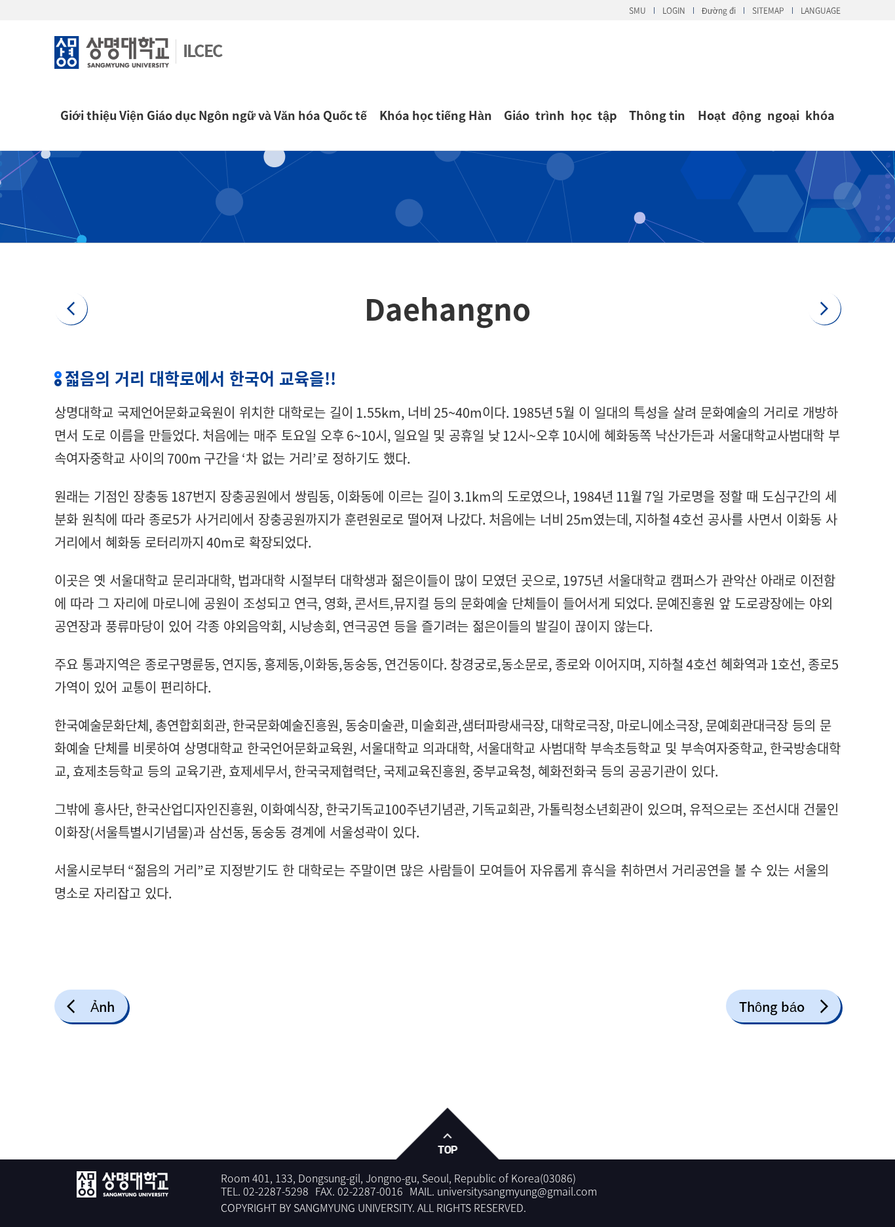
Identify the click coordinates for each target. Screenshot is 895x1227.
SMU (637, 10)
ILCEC (202, 50)
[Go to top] (448, 1134)
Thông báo (772, 1006)
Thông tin (657, 115)
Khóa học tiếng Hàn (435, 115)
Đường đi (719, 10)
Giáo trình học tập (560, 115)
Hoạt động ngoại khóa (766, 115)
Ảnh (102, 1006)
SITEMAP (768, 10)
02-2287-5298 (276, 1191)
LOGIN (673, 10)
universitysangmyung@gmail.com (517, 1191)
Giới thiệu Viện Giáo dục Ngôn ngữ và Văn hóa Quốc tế (213, 115)
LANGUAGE (821, 10)
